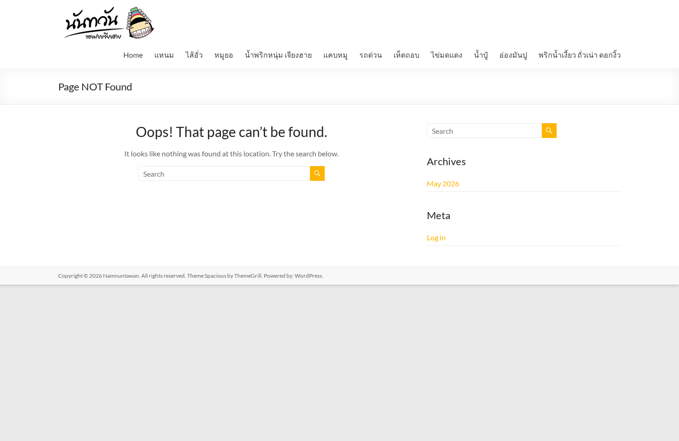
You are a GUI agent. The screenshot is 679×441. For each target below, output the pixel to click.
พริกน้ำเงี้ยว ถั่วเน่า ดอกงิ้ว (580, 54)
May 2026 (443, 183)
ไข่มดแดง (446, 54)
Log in (436, 237)
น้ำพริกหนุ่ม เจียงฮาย (278, 54)
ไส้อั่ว (194, 54)
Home (133, 54)
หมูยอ (223, 54)
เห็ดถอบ (406, 54)
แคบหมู (335, 54)
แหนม (164, 54)
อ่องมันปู (513, 54)
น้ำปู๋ (481, 54)
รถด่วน (370, 54)
